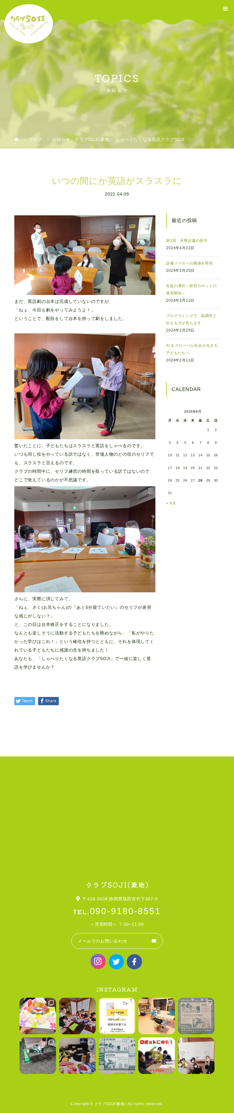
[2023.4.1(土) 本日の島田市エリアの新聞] (196, 1016)
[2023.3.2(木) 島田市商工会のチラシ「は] (117, 1055)
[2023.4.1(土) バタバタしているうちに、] (38, 1055)
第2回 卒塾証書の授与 (186, 241)
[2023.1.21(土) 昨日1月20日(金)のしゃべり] (196, 1055)
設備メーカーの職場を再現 (189, 263)
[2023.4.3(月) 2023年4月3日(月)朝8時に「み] (156, 1016)
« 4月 (171, 503)
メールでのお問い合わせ (102, 941)
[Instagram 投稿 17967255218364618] (117, 1016)
